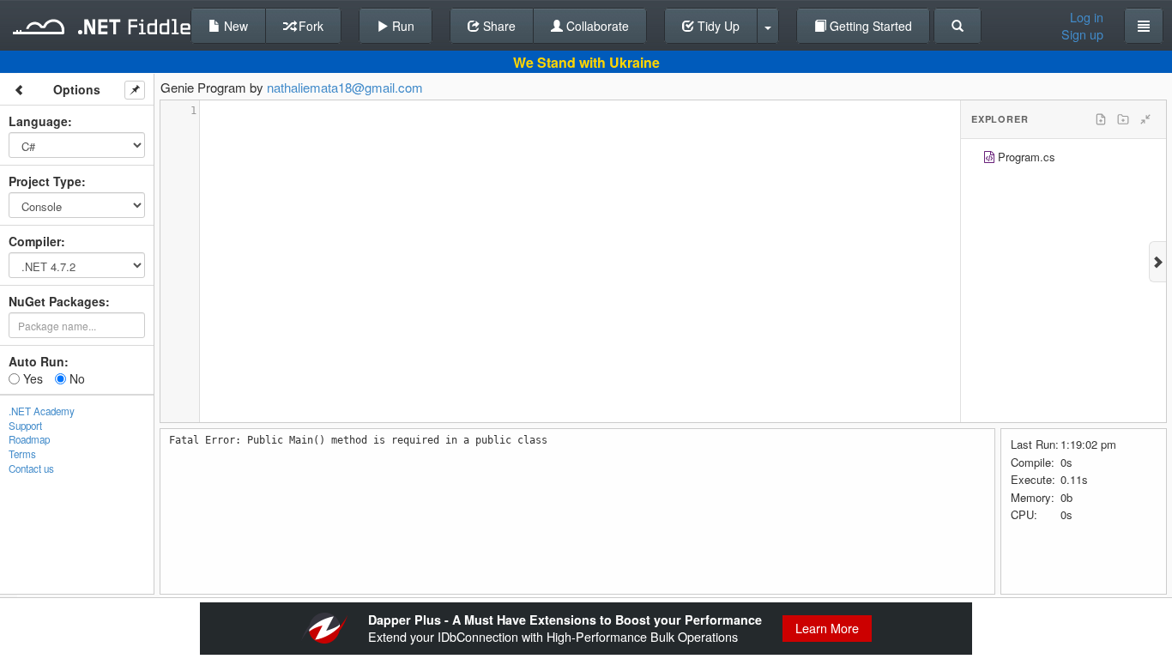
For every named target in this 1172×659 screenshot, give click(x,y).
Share (498, 25)
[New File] (1100, 119)
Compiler (35, 241)
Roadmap (29, 439)
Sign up (1082, 34)
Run (401, 25)
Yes (31, 378)
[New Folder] (1123, 119)
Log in (1086, 17)
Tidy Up (717, 25)
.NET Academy (42, 411)
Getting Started (869, 25)
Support (25, 425)
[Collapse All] (1145, 119)
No (75, 378)
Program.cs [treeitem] (1026, 156)
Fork (309, 25)
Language (38, 121)
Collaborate (596, 25)
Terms (22, 454)
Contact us (31, 468)
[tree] (1063, 159)
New (234, 25)
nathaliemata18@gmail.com (345, 87)
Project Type (45, 181)
